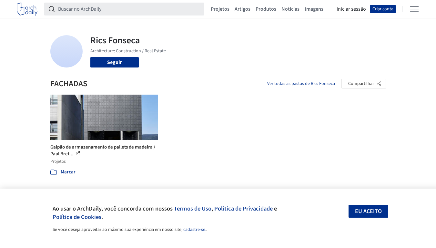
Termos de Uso (192, 208)
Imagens (314, 9)
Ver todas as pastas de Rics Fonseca (301, 83)
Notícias (290, 9)
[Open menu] (414, 9)
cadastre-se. (194, 229)
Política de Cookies (77, 217)
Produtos (266, 9)
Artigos (242, 9)
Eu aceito (368, 211)
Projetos (220, 9)
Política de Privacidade (243, 208)
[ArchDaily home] (27, 9)
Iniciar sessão (351, 9)
